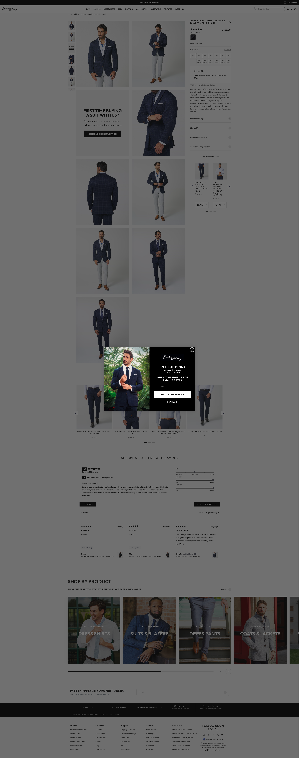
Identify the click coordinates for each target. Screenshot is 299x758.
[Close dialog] (192, 350)
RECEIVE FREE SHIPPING (172, 394)
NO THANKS (172, 402)
